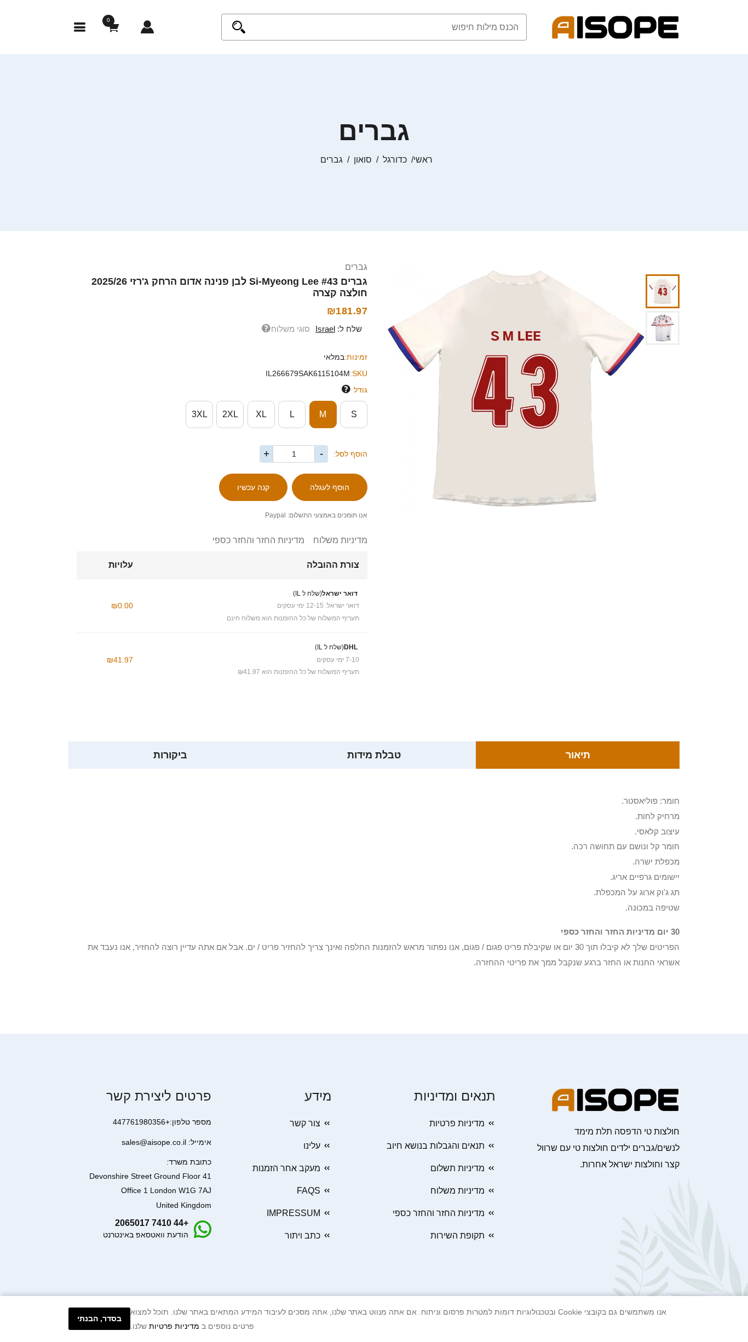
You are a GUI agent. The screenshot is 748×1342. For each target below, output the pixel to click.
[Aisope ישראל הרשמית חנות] (615, 26)
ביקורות (170, 755)
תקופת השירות (457, 1235)
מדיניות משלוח (335, 540)
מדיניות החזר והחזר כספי (258, 540)
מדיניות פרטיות (457, 1123)
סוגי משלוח (290, 328)
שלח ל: (338, 328)
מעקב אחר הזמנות (286, 1168)
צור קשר (305, 1123)
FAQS (308, 1190)
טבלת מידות (374, 755)
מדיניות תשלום (457, 1168)
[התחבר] (147, 27)
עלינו (311, 1145)
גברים (356, 267)
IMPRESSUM (293, 1213)
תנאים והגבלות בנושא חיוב (436, 1145)
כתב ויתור (302, 1235)
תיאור (578, 755)
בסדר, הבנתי (99, 1318)
